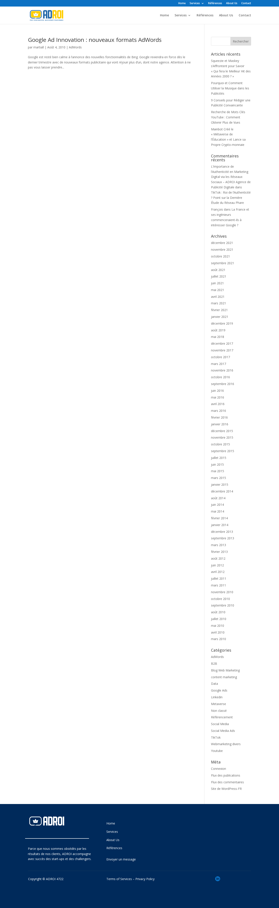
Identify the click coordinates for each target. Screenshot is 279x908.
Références (215, 3)
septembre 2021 (222, 263)
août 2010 (218, 612)
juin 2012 (217, 565)
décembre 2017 (222, 343)
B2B (214, 663)
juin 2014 (217, 505)
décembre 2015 (222, 431)
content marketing (224, 677)
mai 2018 (217, 337)
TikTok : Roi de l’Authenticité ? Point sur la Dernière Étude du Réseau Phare (231, 197)
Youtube (217, 751)
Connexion (218, 769)
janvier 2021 (219, 317)
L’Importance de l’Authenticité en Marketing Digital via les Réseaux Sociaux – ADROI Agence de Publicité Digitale (231, 176)
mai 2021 (217, 290)
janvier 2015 (219, 484)
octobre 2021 (220, 256)
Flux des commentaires (227, 782)
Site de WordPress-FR (226, 789)
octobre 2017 (220, 357)
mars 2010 (218, 639)
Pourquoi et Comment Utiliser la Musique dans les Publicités (230, 88)
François (217, 209)
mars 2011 (218, 585)
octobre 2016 (220, 377)
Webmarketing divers (226, 744)
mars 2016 (218, 411)
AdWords (75, 47)
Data (214, 683)
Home (182, 3)
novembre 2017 (222, 350)
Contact (246, 3)
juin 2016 (217, 390)
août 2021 (218, 270)
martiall (38, 47)
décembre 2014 (222, 491)
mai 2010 (217, 626)
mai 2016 (217, 397)
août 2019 (218, 330)
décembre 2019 (222, 323)
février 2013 (219, 552)
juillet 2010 (218, 619)
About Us (231, 3)
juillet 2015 (218, 458)
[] (217, 887)
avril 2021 (218, 297)
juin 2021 (217, 283)
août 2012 (218, 558)
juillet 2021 (218, 276)
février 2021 (219, 310)
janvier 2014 (219, 525)
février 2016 (219, 417)
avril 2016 (218, 404)
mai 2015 (217, 471)
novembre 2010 (222, 592)
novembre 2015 (222, 437)
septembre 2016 (222, 384)
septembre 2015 (222, 451)
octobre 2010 (220, 599)
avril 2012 (218, 572)
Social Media (220, 724)
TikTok (216, 737)
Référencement (222, 717)
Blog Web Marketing (225, 670)
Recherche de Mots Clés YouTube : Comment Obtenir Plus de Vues (228, 117)
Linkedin (217, 697)
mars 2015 (218, 478)
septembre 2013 (222, 538)
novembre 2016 (222, 370)
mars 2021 (218, 303)
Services (195, 3)
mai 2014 (217, 511)
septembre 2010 (222, 605)
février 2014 (219, 518)
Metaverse (218, 704)
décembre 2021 (222, 243)
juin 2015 (217, 464)
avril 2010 (218, 632)
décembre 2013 (222, 532)
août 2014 (218, 498)
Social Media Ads (223, 731)
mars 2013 (218, 545)
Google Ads (219, 690)
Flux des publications (225, 775)
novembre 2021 (222, 249)
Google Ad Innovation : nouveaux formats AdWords (95, 40)
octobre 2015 (220, 444)
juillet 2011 (218, 578)
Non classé (219, 711)
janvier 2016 (219, 424)
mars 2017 (218, 364)
